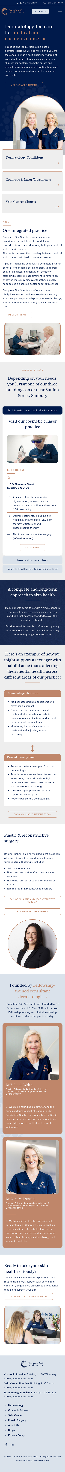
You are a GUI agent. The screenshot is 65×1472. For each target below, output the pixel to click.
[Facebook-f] (6, 1445)
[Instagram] (12, 1445)
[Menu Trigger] (58, 11)
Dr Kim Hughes (12, 854)
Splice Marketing (40, 1460)
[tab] (32, 410)
